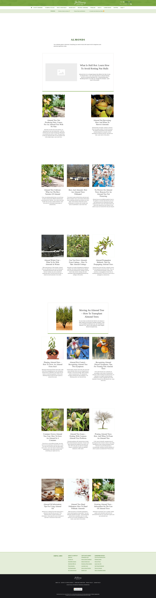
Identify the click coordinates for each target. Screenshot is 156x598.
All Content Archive (72, 570)
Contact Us (70, 559)
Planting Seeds (98, 559)
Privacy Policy (89, 582)
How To (99, 7)
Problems (92, 7)
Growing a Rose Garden (86, 563)
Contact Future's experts (67, 582)
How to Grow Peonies (86, 568)
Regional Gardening (83, 7)
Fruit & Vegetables (61, 7)
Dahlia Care (84, 570)
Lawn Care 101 (98, 563)
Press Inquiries (71, 566)
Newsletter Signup (72, 561)
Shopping (116, 7)
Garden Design (107, 7)
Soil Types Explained (99, 566)
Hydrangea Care (85, 557)
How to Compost (98, 568)
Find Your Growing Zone (100, 557)
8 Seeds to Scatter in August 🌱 (64, 11)
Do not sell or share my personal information (78, 584)
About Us (70, 557)
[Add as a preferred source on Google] (78, 589)
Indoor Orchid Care (85, 561)
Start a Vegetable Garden (100, 570)
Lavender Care (84, 566)
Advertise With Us (72, 563)
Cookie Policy (97, 582)
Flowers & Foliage (49, 7)
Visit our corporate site (95, 594)
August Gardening (38, 7)
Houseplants (72, 7)
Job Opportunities (72, 568)
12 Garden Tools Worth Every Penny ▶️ (97, 11)
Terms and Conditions (79, 582)
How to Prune (98, 561)
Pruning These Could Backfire (79, 11)
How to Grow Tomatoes (86, 559)
